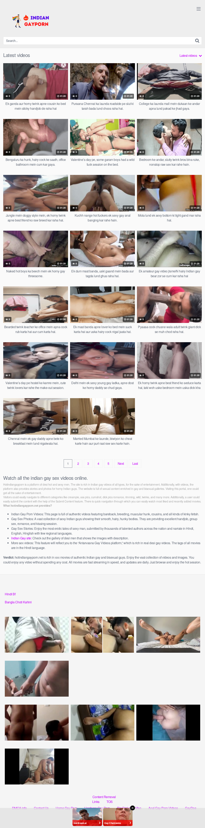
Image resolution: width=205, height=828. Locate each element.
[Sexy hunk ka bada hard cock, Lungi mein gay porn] (37, 635)
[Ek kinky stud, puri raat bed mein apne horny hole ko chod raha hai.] (168, 635)
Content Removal (104, 797)
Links (95, 801)
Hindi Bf (10, 594)
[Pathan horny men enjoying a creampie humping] (168, 723)
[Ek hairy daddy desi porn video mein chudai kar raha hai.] (37, 679)
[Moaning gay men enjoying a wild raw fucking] (37, 766)
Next (121, 463)
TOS (110, 801)
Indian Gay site (21, 538)
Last (135, 463)
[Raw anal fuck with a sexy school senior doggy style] (103, 723)
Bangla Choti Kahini (18, 602)
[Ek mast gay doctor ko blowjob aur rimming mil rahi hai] (37, 723)
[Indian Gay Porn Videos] (33, 19)
